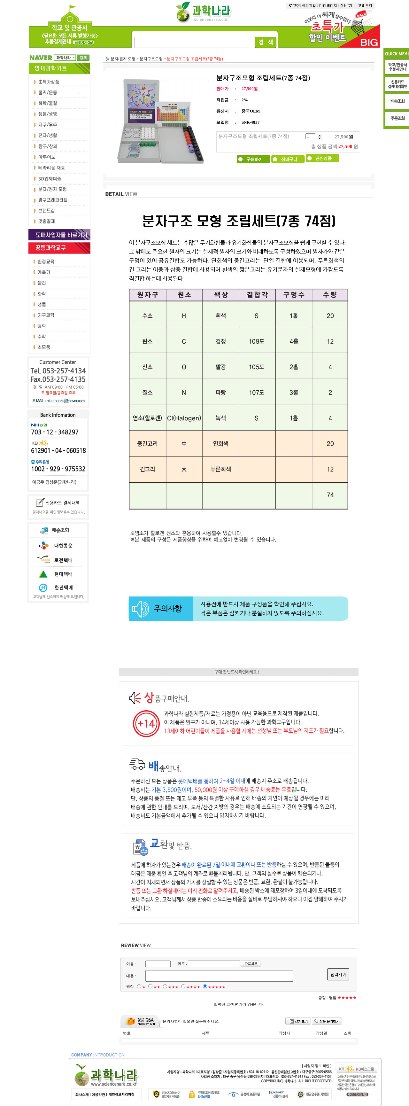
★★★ (173, 987)
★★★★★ (217, 987)
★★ (156, 987)
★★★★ (193, 987)
